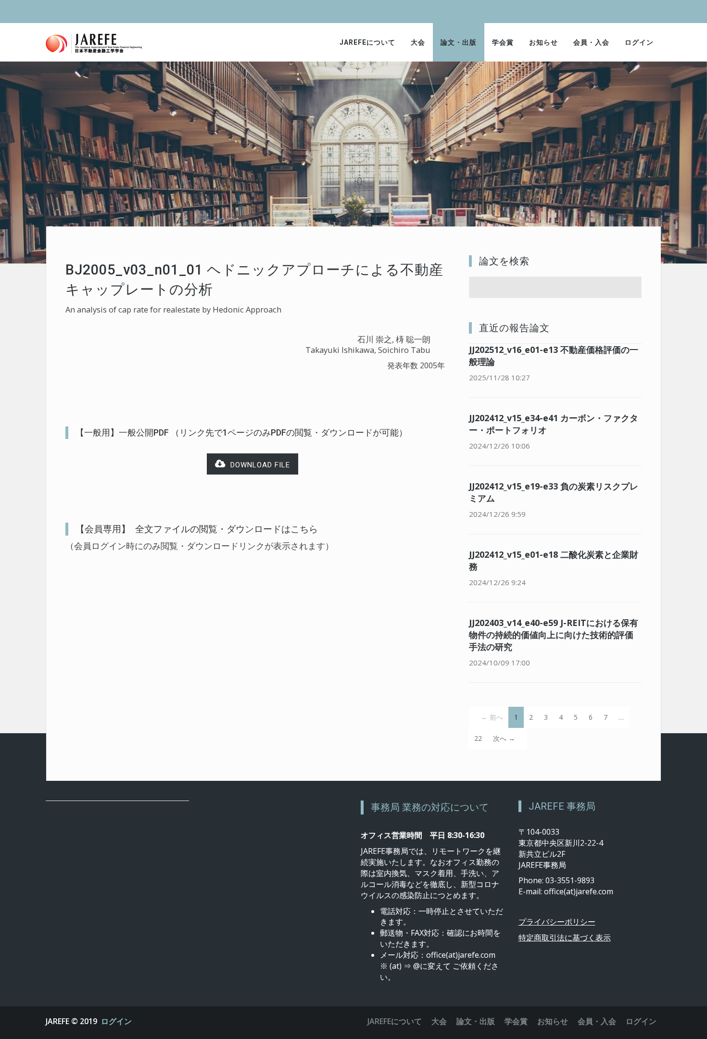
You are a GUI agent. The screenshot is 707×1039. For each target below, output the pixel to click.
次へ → (504, 738)
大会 (418, 42)
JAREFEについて (367, 42)
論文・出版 (459, 42)
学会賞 (503, 42)
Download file (258, 465)
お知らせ (543, 42)
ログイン (639, 42)
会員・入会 (591, 42)
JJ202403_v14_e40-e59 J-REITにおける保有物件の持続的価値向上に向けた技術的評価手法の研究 (553, 634)
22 (478, 738)
